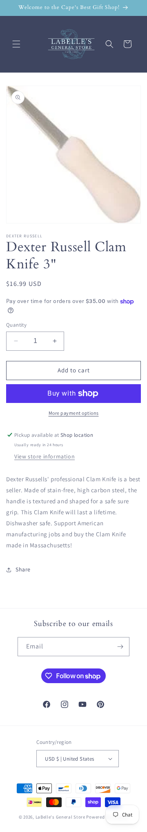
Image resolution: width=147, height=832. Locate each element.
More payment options (74, 413)
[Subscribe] (120, 646)
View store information (44, 456)
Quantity (16, 324)
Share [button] (23, 569)
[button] (16, 44)
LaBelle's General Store (60, 817)
